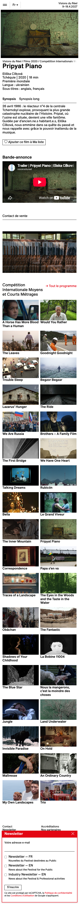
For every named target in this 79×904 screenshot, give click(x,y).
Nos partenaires (51, 829)
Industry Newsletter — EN (37, 876)
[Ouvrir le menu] (5, 5)
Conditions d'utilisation (22, 895)
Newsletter (9, 829)
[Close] (72, 834)
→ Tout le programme (61, 286)
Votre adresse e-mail (17, 842)
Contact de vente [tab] (14, 216)
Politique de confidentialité (58, 893)
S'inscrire (13, 887)
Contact (7, 826)
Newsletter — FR (32, 858)
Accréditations (50, 826)
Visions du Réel (11, 61)
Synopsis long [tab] (29, 99)
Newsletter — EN (31, 867)
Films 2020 (31, 61)
